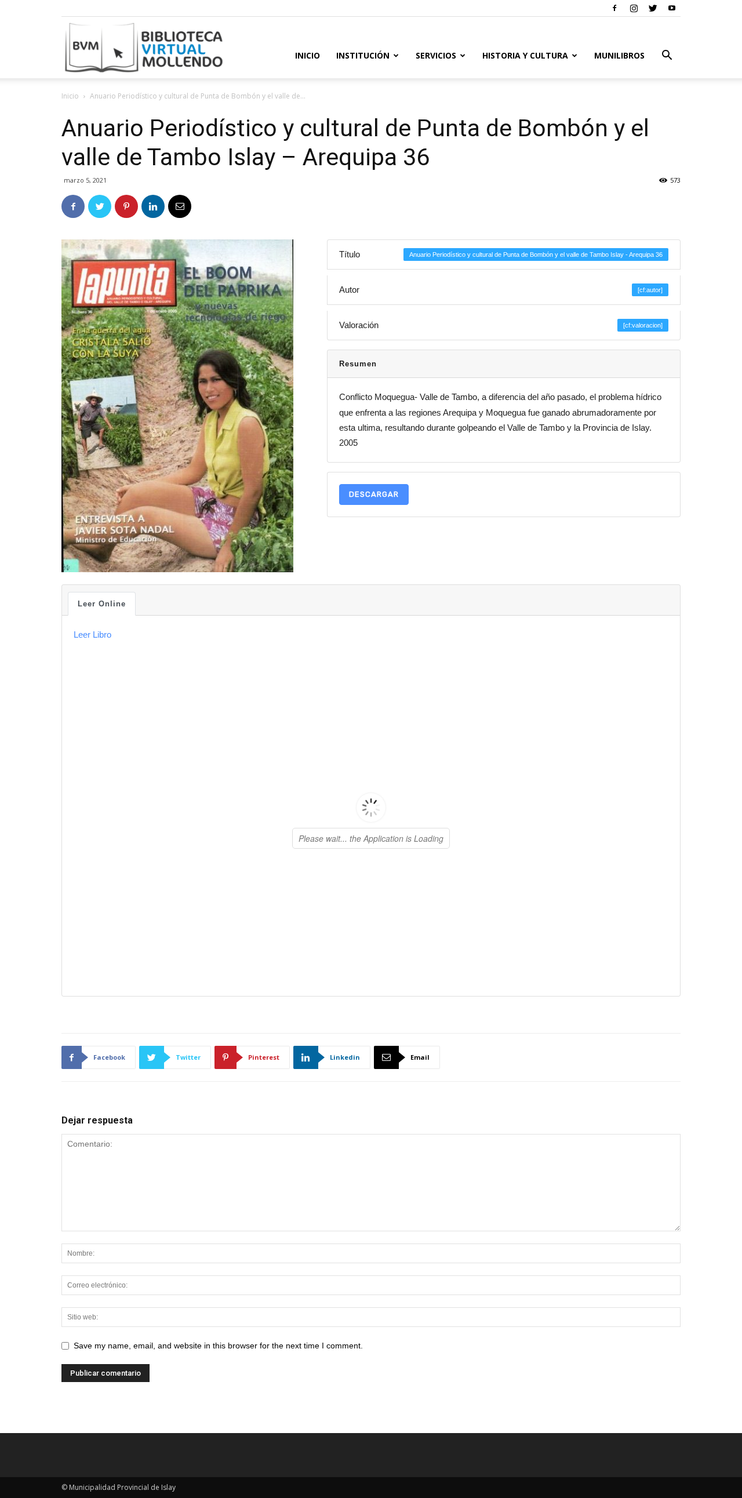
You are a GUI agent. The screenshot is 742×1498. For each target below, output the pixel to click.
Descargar (374, 494)
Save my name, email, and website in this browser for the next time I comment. (218, 1345)
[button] (667, 56)
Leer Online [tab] (102, 603)
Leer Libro (92, 634)
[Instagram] (633, 8)
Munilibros (619, 55)
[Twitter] (652, 8)
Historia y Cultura (525, 55)
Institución (363, 55)
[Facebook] (614, 8)
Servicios (436, 55)
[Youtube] (672, 8)
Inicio (307, 55)
